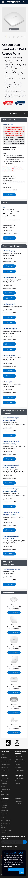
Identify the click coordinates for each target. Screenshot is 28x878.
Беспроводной (5, 781)
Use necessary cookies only (16, 869)
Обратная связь (5, 764)
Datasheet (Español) (9, 355)
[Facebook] (2, 850)
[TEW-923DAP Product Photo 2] (5, 37)
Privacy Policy (16, 864)
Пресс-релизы (19, 759)
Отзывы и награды (20, 762)
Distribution (18, 783)
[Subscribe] (25, 842)
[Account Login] (24, 2)
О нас (2, 754)
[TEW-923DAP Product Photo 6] (21, 37)
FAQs (2, 817)
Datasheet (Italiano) (9, 382)
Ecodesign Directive (6, 823)
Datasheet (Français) (9, 277)
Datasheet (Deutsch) (9, 304)
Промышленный (5, 789)
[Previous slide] (3, 37)
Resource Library (19, 770)
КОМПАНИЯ (5, 752)
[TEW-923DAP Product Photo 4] (13, 37)
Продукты (4, 776)
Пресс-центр (18, 756)
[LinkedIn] (6, 850)
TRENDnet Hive (5, 794)
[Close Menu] (3, 2)
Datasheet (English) (9, 251)
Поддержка (5, 798)
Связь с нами (5, 761)
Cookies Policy (8, 866)
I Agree (22, 872)
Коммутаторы (5, 778)
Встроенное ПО (8, 124)
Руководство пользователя (11, 569)
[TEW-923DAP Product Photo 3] (9, 37)
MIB (4, 207)
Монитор (3, 786)
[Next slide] (25, 37)
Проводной (4, 783)
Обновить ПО (4, 810)
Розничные (18, 781)
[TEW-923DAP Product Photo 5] (17, 37)
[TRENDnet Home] (13, 2)
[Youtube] (14, 850)
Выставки (18, 767)
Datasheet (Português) (10, 328)
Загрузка (10, 194)
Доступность (4, 767)
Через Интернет (19, 778)
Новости (17, 764)
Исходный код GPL (6, 820)
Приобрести (19, 776)
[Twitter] (10, 850)
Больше (3, 792)
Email (10, 271)
